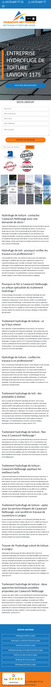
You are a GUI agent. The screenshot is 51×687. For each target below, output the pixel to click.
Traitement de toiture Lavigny (25, 645)
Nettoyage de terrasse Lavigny (25, 660)
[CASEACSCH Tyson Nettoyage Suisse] (19, 19)
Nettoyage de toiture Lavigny (25, 636)
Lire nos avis (13, 682)
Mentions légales (30, 685)
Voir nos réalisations (25, 85)
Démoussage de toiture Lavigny (25, 665)
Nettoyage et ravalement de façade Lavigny (25, 641)
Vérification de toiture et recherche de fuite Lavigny (25, 650)
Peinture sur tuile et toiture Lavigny (25, 655)
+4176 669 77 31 (14, 2)
